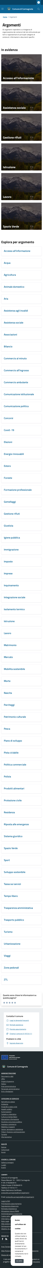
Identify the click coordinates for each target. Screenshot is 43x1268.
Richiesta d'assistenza (9, 1208)
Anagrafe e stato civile (9, 1106)
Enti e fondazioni (7, 1091)
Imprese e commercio (8, 1124)
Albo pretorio (5, 1224)
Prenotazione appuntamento (11, 1203)
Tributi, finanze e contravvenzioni (13, 1132)
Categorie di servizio (10, 1098)
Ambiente (4, 1104)
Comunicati (5, 1149)
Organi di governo (7, 1081)
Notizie (3, 1147)
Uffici (3, 1079)
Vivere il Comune (8, 1159)
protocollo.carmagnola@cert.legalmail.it (15, 1193)
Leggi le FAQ (5, 1201)
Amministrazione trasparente (11, 1213)
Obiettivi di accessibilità (9, 1229)
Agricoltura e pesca (8, 1101)
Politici (3, 1084)
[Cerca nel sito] (38, 9)
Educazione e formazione (10, 1119)
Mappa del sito (6, 1255)
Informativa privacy (8, 1218)
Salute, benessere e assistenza (12, 1129)
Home (5, 17)
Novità (4, 1144)
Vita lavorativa (6, 1137)
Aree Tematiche (6, 1246)
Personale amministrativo (10, 1089)
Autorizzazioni (6, 1112)
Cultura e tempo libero (9, 1117)
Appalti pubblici (6, 1109)
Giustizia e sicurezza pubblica (11, 1122)
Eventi (3, 1167)
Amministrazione (8, 1073)
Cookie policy (5, 1216)
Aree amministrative (8, 1086)
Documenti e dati (7, 1076)
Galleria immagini (7, 1162)
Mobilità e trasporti (8, 1127)
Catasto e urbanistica (8, 1114)
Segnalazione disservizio (9, 1206)
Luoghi (3, 1165)
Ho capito (19, 1261)
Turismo (4, 1134)
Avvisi (3, 1152)
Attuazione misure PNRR (10, 1211)
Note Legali (5, 1221)
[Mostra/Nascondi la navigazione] (2, 9)
